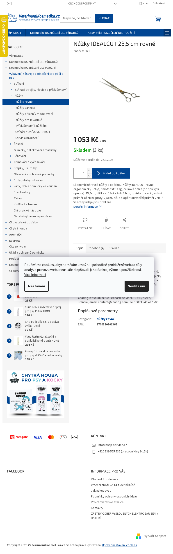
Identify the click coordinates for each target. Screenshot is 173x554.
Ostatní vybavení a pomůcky (33, 216)
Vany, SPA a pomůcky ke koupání (35, 186)
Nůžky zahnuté (26, 108)
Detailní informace (85, 206)
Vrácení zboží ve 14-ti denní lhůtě (113, 485)
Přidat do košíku (113, 173)
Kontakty (97, 508)
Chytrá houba (18, 228)
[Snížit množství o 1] (89, 175)
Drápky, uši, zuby (25, 168)
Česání (18, 144)
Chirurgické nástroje (27, 210)
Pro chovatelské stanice (107, 502)
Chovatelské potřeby (23, 222)
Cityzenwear (17, 246)
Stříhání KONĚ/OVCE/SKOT (32, 132)
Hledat (103, 18)
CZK (142, 4)
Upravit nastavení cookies (119, 545)
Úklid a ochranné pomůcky (26, 252)
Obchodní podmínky (82, 4)
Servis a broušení (26, 138)
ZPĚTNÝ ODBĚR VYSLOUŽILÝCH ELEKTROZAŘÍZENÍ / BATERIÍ (124, 515)
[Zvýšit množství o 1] (89, 170)
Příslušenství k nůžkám (31, 126)
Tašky (18, 198)
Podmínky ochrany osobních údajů (114, 496)
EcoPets (14, 240)
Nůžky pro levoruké (29, 120)
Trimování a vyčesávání (29, 162)
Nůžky (19, 95)
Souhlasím (136, 286)
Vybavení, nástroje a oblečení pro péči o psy (36, 76)
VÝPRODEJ (16, 56)
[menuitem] (13, 32)
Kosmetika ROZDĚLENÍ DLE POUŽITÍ (32, 68)
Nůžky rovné (24, 102)
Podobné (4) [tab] (96, 248)
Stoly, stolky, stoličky (28, 180)
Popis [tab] (79, 248)
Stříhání (19, 84)
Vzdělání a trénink (25, 204)
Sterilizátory (22, 192)
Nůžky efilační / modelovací (34, 114)
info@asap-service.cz (112, 445)
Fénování (20, 156)
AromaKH (15, 234)
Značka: (81, 51)
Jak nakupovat (101, 490)
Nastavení (36, 286)
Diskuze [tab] (114, 248)
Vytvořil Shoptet (155, 536)
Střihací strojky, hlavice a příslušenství (40, 90)
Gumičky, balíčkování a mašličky (35, 150)
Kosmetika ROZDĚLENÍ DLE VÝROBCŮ (33, 62)
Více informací (35, 274)
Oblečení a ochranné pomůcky (34, 174)
